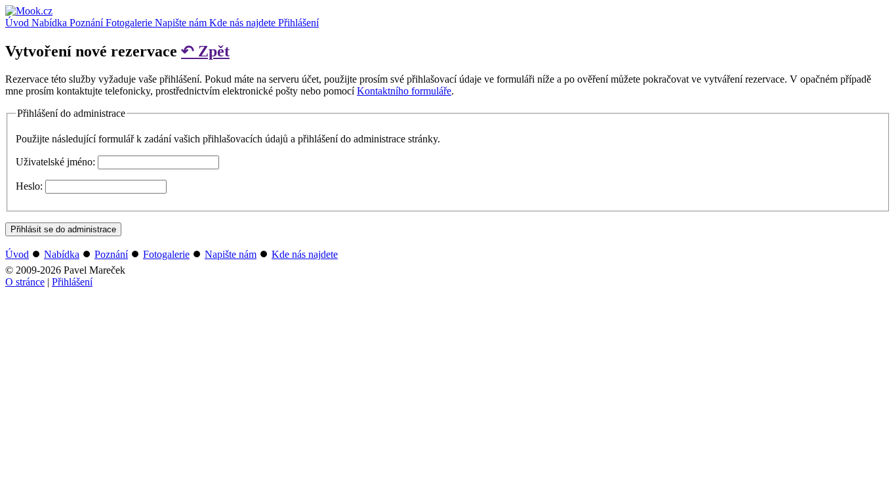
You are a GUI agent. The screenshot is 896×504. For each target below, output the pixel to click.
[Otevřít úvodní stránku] (28, 10)
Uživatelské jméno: (55, 161)
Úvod (18, 22)
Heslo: (29, 186)
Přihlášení (298, 22)
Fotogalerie (130, 22)
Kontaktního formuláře (404, 90)
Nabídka (50, 22)
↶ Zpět (205, 51)
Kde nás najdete (243, 22)
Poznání (88, 22)
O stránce (25, 281)
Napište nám (182, 22)
